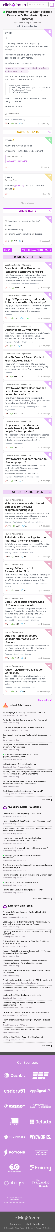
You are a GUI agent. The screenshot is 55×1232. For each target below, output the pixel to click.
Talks (23, 937)
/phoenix (8, 314)
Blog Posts (23, 946)
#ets (7, 407)
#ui (23, 617)
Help (27, 1224)
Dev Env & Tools (26, 1008)
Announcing (17, 500)
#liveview (31, 617)
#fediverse (18, 654)
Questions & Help (21, 23)
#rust (15, 553)
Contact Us (15, 1224)
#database (17, 522)
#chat (44, 407)
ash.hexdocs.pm (14, 156)
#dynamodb (10, 410)
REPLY (7, 250)
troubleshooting (16, 230)
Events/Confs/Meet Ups (12, 730)
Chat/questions (27, 794)
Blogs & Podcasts (9, 946)
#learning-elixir (33, 407)
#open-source (33, 477)
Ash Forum (46, 800)
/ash (18, 26)
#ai (33, 688)
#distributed (29, 522)
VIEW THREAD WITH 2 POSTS (36, 250)
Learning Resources (11, 794)
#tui (31, 553)
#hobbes (39, 522)
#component (23, 620)
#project (28, 654)
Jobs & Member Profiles (12, 917)
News (7, 500)
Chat (26, 730)
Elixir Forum (26, 905)
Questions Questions (41, 899)
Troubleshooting (24, 767)
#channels (18, 444)
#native (43, 583)
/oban (7, 284)
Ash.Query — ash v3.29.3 (17, 161)
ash (10, 225)
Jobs (26, 917)
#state (8, 586)
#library (8, 522)
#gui (36, 583)
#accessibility (10, 620)
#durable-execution (30, 284)
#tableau (35, 620)
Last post (46, 241)
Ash (20, 705)
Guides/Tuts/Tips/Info (29, 983)
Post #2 (46, 194)
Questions (36, 23)
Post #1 (47, 167)
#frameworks (27, 583)
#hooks (39, 617)
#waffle (17, 342)
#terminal (23, 553)
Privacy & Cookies (44, 1228)
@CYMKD (19, 186)
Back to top (43, 700)
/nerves (8, 583)
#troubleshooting (29, 26)
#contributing (20, 477)
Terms (30, 1228)
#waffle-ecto (27, 342)
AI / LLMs (23, 715)
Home (10, 234)
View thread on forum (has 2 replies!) (24, 221)
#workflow (15, 284)
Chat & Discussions (10, 715)
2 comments (13, 114)
